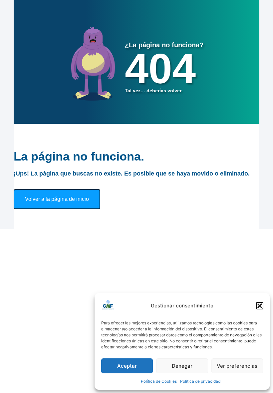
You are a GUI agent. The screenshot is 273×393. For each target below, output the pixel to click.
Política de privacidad (200, 381)
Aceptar (127, 366)
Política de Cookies (159, 381)
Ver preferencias (237, 366)
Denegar (182, 366)
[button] (259, 305)
